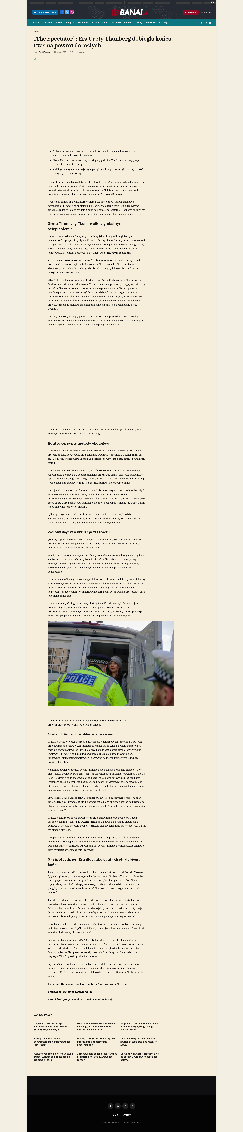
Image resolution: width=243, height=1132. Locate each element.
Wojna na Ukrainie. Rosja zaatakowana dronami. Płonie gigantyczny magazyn (50, 1026)
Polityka (69, 22)
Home (115, 1115)
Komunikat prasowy (156, 22)
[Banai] (129, 12)
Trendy (138, 22)
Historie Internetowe (45, 12)
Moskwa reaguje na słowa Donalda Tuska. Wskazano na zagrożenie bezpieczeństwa (53, 1056)
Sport (105, 22)
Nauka (95, 22)
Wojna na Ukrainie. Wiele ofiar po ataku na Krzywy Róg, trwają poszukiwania (139, 1026)
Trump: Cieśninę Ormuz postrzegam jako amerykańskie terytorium (52, 1041)
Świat (59, 22)
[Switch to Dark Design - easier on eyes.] (201, 23)
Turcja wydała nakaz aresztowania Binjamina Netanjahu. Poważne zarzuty (97, 1056)
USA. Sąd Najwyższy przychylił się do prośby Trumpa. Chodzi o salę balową (139, 1056)
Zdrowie (116, 22)
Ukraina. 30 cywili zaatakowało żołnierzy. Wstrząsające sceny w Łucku (138, 1041)
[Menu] (210, 22)
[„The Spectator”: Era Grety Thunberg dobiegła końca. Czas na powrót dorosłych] (97, 99)
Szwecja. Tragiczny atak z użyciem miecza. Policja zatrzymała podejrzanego (96, 1041)
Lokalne (48, 22)
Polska (36, 22)
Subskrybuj (190, 12)
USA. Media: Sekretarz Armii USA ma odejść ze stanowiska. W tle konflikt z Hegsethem (96, 1026)
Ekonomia (82, 22)
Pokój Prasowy (45, 52)
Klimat (127, 22)
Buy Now (126, 1115)
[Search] (206, 22)
